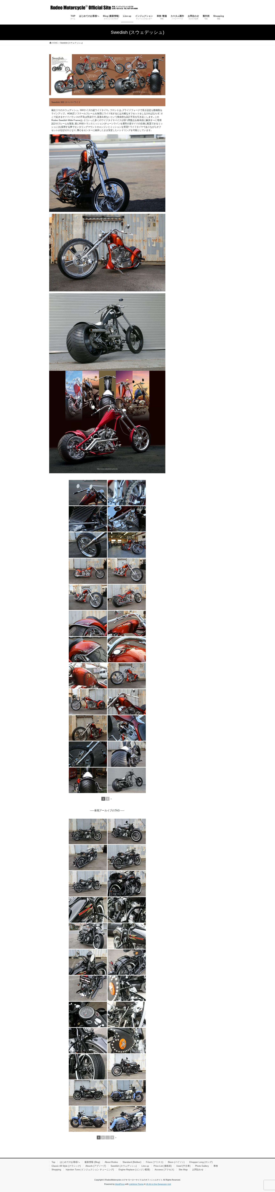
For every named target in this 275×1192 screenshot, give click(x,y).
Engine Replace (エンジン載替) (134, 1169)
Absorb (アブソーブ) (95, 1166)
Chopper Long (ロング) (201, 1162)
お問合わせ (197, 1169)
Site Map (183, 1169)
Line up (145, 1166)
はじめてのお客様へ (70, 1162)
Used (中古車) (183, 1166)
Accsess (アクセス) (164, 1169)
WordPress (120, 1184)
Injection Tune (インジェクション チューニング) (90, 1169)
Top (53, 1162)
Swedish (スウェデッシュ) (124, 1166)
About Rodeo (111, 1162)
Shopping (56, 1169)
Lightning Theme (136, 1184)
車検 (215, 1166)
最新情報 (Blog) (92, 1162)
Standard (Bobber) (132, 1162)
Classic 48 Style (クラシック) (66, 1166)
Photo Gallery (202, 1166)
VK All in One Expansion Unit (158, 1184)
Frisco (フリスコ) (154, 1162)
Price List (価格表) (163, 1166)
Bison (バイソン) (176, 1162)
